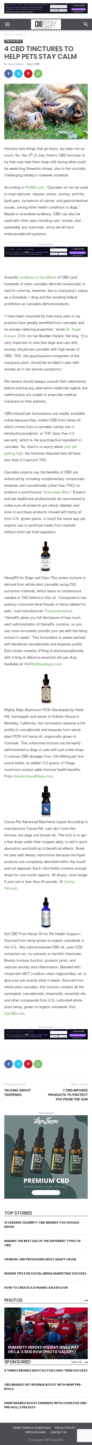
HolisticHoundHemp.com (33, 776)
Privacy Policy (65, 1428)
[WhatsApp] (38, 73)
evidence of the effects (38, 277)
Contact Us (58, 1432)
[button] (7, 24)
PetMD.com (34, 187)
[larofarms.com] (46, 1198)
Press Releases (35, 1432)
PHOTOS (13, 1300)
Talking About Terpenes (17, 1092)
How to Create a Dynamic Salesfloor (36, 1287)
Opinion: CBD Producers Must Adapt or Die (40, 1259)
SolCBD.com (14, 1013)
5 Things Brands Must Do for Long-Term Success (46, 1370)
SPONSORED (17, 1362)
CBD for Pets (13, 41)
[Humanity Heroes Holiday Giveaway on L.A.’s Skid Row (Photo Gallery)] (46, 1333)
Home (8, 34)
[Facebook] (8, 73)
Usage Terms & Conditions (32, 1428)
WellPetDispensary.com (43, 663)
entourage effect (57, 491)
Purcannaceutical (58, 610)
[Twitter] (18, 73)
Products (21, 34)
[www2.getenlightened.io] (46, 14)
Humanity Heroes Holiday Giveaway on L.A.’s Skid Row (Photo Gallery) (43, 1349)
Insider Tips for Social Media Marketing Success (45, 1273)
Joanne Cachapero (15, 63)
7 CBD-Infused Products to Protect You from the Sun (68, 1095)
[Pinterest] (28, 73)
